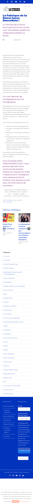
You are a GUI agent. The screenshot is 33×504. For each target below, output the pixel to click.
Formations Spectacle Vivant (13, 322)
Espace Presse (9, 424)
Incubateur (7, 334)
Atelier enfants (9, 268)
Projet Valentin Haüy (11, 370)
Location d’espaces (7, 411)
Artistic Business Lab (11, 264)
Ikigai (6, 326)
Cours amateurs (9, 278)
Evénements (8, 298)
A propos (7, 260)
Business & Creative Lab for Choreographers (13, 273)
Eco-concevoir (8, 290)
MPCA (6, 346)
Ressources (7, 378)
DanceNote (9, 202)
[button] (4, 228)
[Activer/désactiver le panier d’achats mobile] (25, 6)
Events (6, 302)
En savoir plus (24, 501)
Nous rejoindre (9, 416)
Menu (6, 342)
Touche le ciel (8, 390)
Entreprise (7, 420)
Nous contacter (9, 406)
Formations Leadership (12, 318)
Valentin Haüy (8, 394)
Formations (8, 310)
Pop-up (6, 366)
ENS (5, 294)
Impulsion (7, 330)
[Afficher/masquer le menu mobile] (29, 6)
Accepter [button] (15, 501)
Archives (7, 436)
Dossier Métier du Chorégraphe (14, 286)
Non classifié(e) (9, 354)
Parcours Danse (9, 358)
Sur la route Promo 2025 (12, 386)
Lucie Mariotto (9, 200)
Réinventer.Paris (9, 374)
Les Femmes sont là (10, 338)
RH (5, 382)
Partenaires (8, 362)
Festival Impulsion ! (10, 306)
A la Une (7, 256)
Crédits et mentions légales (7, 430)
